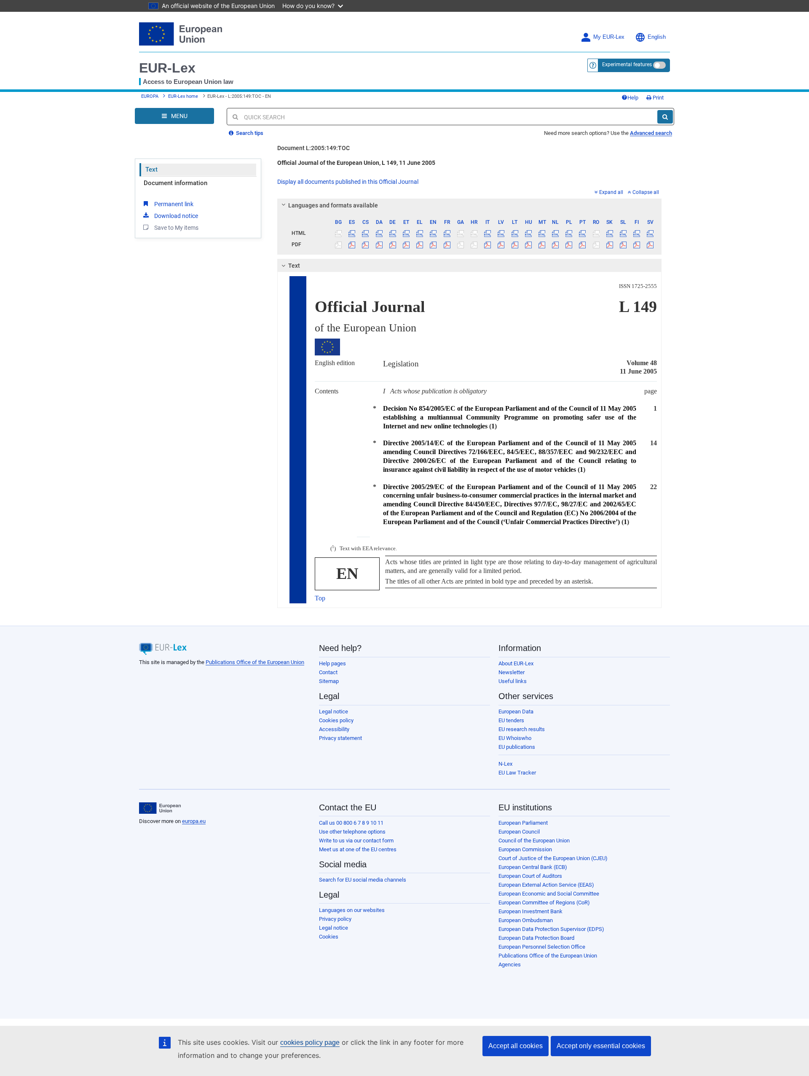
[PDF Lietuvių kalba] (514, 244)
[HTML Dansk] (379, 233)
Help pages (332, 663)
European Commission (525, 849)
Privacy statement (340, 738)
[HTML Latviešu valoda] (501, 233)
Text (151, 169)
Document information (175, 183)
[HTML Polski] (569, 233)
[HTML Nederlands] (555, 233)
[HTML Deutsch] (392, 233)
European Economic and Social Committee (548, 893)
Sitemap (329, 681)
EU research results (521, 729)
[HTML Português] (582, 233)
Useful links (512, 681)
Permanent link (173, 204)
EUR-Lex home (183, 96)
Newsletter (511, 672)
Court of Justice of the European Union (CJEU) (553, 858)
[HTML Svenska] (650, 233)
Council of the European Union (534, 840)
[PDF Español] (352, 244)
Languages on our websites (352, 910)
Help (632, 97)
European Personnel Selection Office (541, 947)
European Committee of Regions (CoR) (544, 902)
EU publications (516, 747)
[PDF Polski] (569, 244)
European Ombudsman (525, 920)
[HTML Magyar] (528, 233)
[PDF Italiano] (487, 244)
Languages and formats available (333, 205)
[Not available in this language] (338, 233)
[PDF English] (433, 244)
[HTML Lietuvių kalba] (514, 233)
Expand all (611, 192)
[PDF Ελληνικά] (419, 244)
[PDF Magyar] (528, 244)
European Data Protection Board (536, 938)
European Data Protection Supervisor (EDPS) (551, 929)
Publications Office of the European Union (255, 662)
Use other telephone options (352, 832)
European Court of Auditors (530, 876)
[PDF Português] (582, 244)
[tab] (470, 205)
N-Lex (505, 764)
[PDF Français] (446, 244)
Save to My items (176, 227)
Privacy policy (335, 919)
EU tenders (511, 720)
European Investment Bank (530, 911)
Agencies (509, 964)
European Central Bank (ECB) (532, 867)
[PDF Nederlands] (555, 244)
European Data (515, 711)
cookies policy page (310, 1042)
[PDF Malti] (541, 244)
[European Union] (160, 808)
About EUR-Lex (515, 663)
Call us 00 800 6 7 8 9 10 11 (351, 823)
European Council (519, 832)
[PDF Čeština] (365, 244)
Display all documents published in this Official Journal (347, 181)
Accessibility (334, 729)
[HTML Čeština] (365, 233)
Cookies (328, 936)
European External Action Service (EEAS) (546, 885)
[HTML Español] (352, 233)
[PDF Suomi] (636, 244)
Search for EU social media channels (362, 880)
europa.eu (194, 821)
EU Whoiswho (514, 738)
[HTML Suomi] (636, 233)
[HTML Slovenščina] (623, 233)
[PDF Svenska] (650, 244)
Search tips (249, 133)
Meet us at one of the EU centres (357, 849)
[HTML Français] (446, 233)
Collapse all (645, 192)
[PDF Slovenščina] (623, 244)
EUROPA (149, 96)
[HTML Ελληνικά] (419, 233)
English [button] (657, 37)
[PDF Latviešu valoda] (501, 244)
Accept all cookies (515, 1045)
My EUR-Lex (608, 37)
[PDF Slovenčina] (609, 244)
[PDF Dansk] (379, 244)
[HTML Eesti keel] (406, 233)
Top (320, 598)
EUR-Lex (167, 67)
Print (657, 97)
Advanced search (651, 133)
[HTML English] (433, 233)
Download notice (176, 216)
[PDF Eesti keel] (406, 244)
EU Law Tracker (517, 772)
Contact (328, 672)
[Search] (665, 117)
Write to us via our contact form (356, 840)
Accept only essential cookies (601, 1045)
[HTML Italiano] (487, 233)
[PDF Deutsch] (392, 244)
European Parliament (523, 823)
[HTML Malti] (541, 233)
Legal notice (333, 711)
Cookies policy (336, 720)
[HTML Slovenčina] (609, 233)
